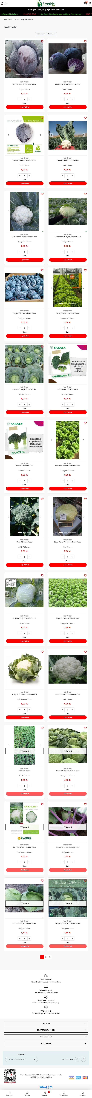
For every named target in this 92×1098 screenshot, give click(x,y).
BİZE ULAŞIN (46, 1043)
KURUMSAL (46, 1023)
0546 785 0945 (24, 14)
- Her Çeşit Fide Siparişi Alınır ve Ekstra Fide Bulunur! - (55, 14)
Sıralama (51, 34)
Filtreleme (41, 34)
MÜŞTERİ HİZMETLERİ (46, 1030)
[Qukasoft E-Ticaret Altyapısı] (46, 1087)
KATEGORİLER (46, 1036)
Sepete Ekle (25, 107)
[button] (8, 59)
